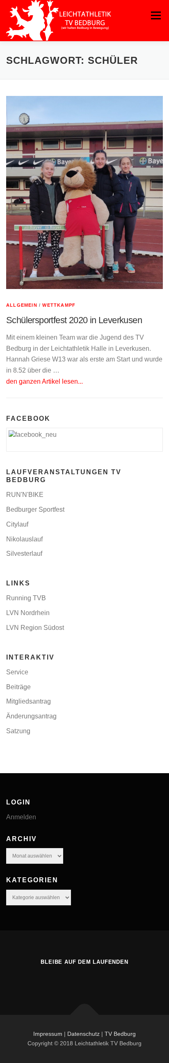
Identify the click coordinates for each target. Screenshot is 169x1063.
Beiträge (18, 686)
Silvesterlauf (24, 553)
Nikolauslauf (24, 539)
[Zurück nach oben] (84, 1014)
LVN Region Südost (35, 627)
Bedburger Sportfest (35, 509)
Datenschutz (83, 1033)
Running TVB (26, 597)
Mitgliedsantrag (28, 701)
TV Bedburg (120, 1033)
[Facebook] (84, 980)
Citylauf (17, 524)
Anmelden (21, 817)
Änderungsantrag (31, 716)
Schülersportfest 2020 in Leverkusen (74, 320)
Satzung (18, 730)
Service (17, 672)
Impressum (47, 1033)
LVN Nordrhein (28, 612)
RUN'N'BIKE (24, 494)
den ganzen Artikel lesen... (44, 381)
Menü (155, 15)
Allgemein (21, 305)
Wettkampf (58, 305)
